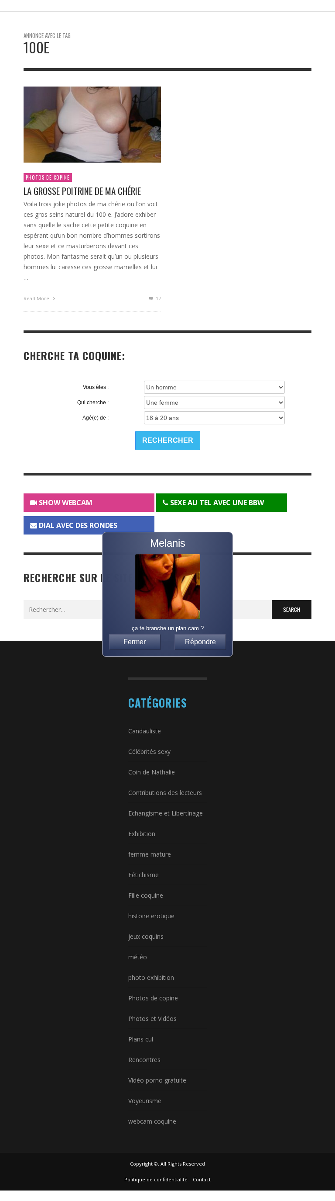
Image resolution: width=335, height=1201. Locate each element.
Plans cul (140, 1039)
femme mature (149, 854)
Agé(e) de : (95, 418)
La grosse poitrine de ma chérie (82, 190)
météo (137, 957)
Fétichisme (143, 875)
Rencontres (144, 1059)
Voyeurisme (144, 1101)
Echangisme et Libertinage (165, 813)
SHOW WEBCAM (64, 502)
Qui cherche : (93, 402)
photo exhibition (151, 977)
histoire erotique (151, 916)
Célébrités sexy (149, 751)
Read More (37, 298)
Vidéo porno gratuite (157, 1080)
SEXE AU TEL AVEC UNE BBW (216, 502)
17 (157, 298)
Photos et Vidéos (152, 1018)
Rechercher (167, 440)
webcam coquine (152, 1121)
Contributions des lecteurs (165, 792)
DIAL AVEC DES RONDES (77, 525)
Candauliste (144, 731)
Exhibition (141, 834)
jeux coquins (146, 936)
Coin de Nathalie (151, 772)
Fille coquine (145, 895)
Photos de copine (48, 177)
